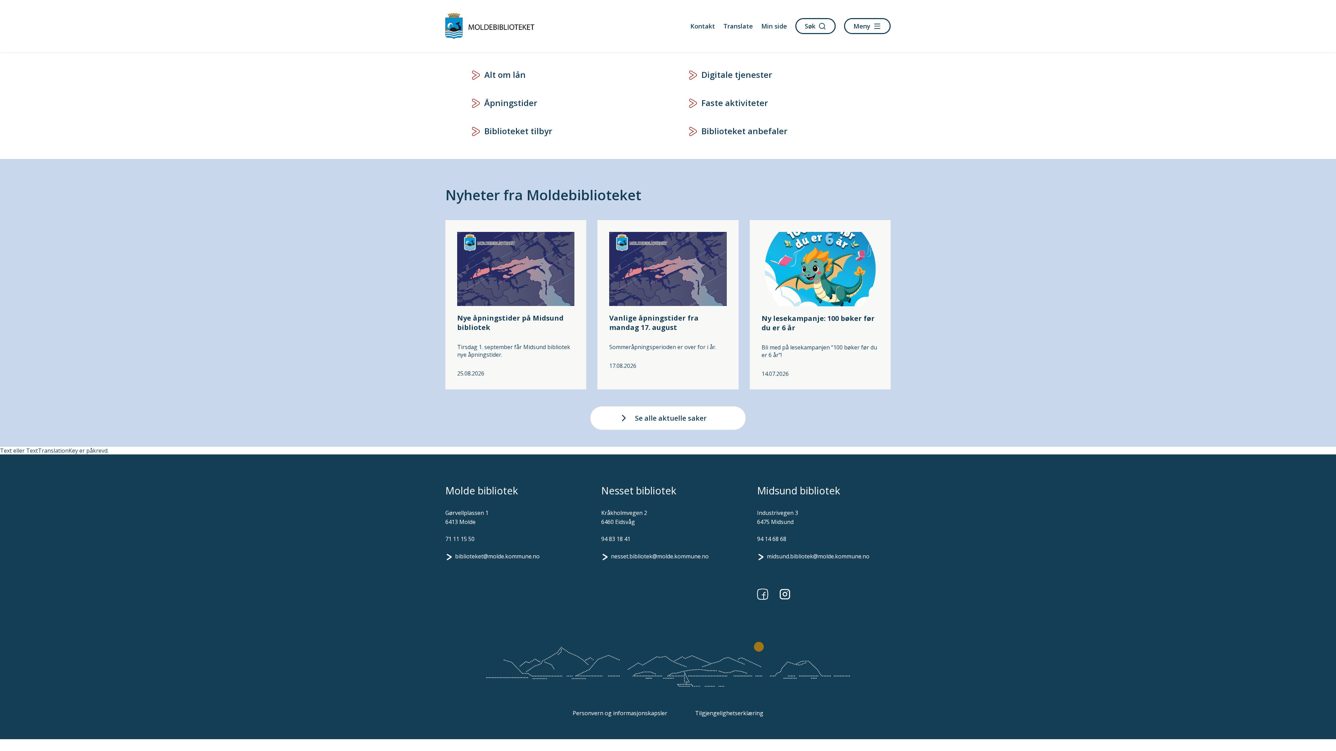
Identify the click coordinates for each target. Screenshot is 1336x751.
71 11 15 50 (460, 539)
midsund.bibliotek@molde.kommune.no (818, 556)
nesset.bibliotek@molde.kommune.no (660, 556)
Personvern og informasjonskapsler (620, 713)
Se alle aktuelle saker (671, 418)
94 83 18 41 (615, 539)
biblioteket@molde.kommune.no (497, 556)
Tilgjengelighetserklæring (729, 713)
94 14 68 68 (771, 539)
